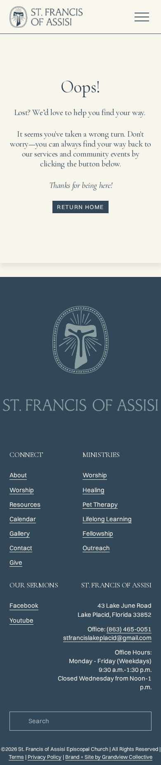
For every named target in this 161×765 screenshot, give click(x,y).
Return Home (80, 207)
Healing (93, 490)
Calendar (22, 519)
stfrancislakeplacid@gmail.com (107, 638)
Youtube (21, 620)
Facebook (23, 605)
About (18, 475)
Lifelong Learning (107, 519)
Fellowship (98, 533)
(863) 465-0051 (129, 629)
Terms (16, 756)
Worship (95, 475)
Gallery (19, 533)
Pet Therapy (100, 504)
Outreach (96, 548)
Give (15, 562)
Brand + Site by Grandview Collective (108, 756)
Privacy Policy (45, 756)
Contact (20, 548)
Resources (24, 504)
